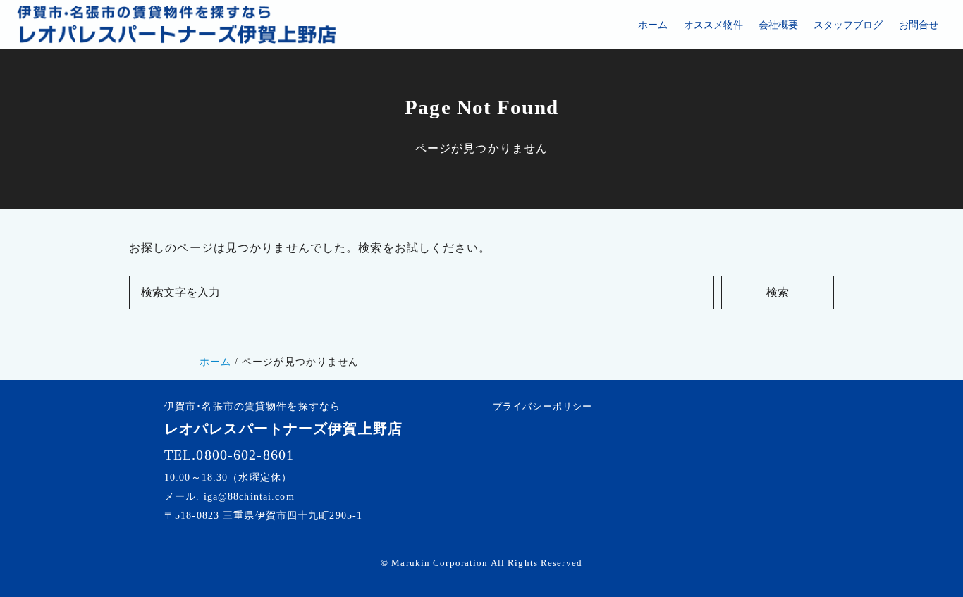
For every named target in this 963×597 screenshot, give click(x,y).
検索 (777, 292)
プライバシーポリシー (542, 406)
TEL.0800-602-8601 (229, 454)
